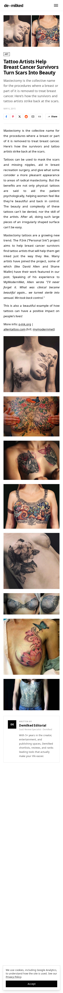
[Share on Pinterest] (13, 116)
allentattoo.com (15, 329)
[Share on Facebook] (6, 116)
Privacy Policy (13, 976)
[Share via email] (33, 116)
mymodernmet (43, 329)
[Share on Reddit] (26, 116)
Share (54, 116)
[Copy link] (39, 116)
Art (7, 54)
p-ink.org (25, 324)
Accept (32, 983)
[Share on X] (19, 116)
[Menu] (56, 5)
